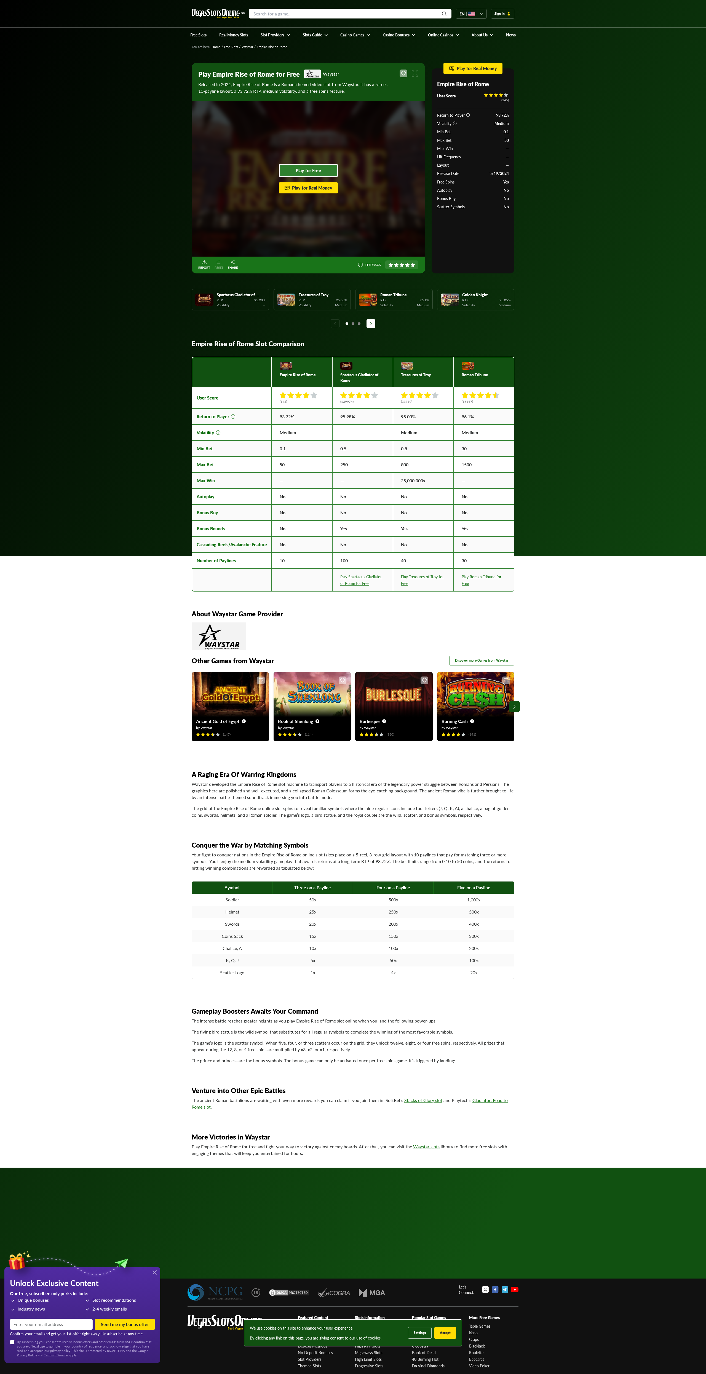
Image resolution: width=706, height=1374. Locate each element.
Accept (445, 1332)
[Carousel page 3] (359, 323)
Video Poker (479, 1365)
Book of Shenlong (295, 721)
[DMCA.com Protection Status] (289, 1292)
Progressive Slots (369, 1365)
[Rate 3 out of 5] (402, 265)
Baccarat (476, 1359)
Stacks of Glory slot (423, 1100)
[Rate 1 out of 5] (391, 265)
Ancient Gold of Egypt (217, 721)
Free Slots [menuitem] (198, 35)
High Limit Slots (368, 1359)
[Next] (371, 323)
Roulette (476, 1352)
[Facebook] (495, 1289)
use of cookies (368, 1338)
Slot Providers (309, 1359)
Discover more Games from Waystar (482, 660)
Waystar (247, 46)
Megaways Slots (368, 1352)
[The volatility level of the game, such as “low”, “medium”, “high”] (455, 123)
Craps (474, 1339)
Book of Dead (424, 1352)
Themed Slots (309, 1365)
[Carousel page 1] (347, 323)
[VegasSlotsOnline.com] (218, 13)
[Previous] (335, 323)
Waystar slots (426, 1146)
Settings (420, 1332)
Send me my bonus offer (125, 1324)
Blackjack (477, 1346)
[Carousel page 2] (353, 323)
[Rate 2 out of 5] (396, 265)
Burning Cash (455, 721)
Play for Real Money (312, 188)
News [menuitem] (511, 35)
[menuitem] (276, 35)
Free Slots (231, 46)
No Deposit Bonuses (315, 1352)
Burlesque (370, 721)
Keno (473, 1332)
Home (216, 46)
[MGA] (372, 1292)
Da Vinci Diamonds (428, 1365)
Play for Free (308, 170)
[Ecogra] (334, 1292)
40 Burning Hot (425, 1359)
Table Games (479, 1326)
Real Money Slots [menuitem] (233, 35)
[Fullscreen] (415, 73)
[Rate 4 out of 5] (407, 265)
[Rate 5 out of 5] (413, 265)
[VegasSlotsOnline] (229, 1322)
